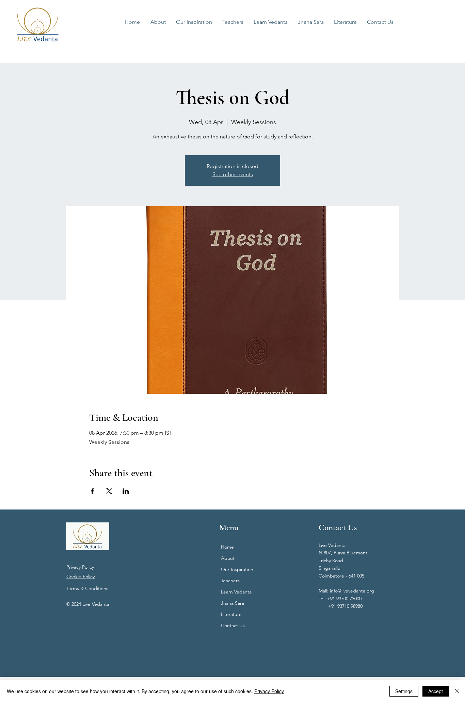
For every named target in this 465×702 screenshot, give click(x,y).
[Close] (457, 691)
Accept (435, 691)
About (228, 558)
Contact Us (233, 625)
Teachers (230, 581)
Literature (231, 614)
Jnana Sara (232, 603)
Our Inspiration (237, 569)
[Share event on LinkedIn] (126, 491)
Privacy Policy (80, 567)
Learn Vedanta (236, 592)
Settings (404, 691)
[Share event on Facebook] (92, 491)
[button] (270, 22)
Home (227, 547)
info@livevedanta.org (352, 591)
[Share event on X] (109, 491)
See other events (232, 174)
